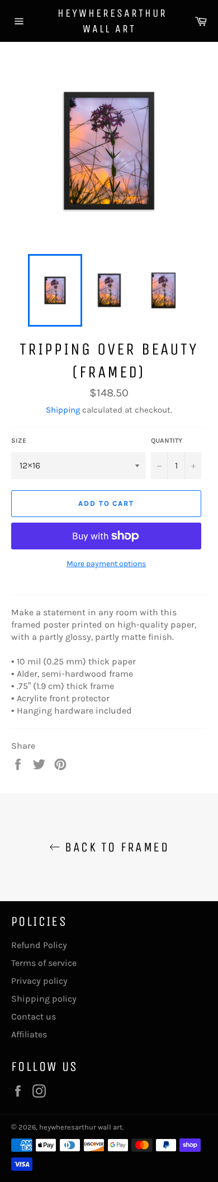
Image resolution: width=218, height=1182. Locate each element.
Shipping (63, 410)
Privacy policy (39, 980)
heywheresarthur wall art (109, 21)
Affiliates (29, 1034)
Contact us (33, 1016)
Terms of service (44, 963)
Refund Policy (39, 945)
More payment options (106, 563)
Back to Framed (114, 847)
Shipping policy (44, 998)
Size (18, 440)
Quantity (166, 440)
